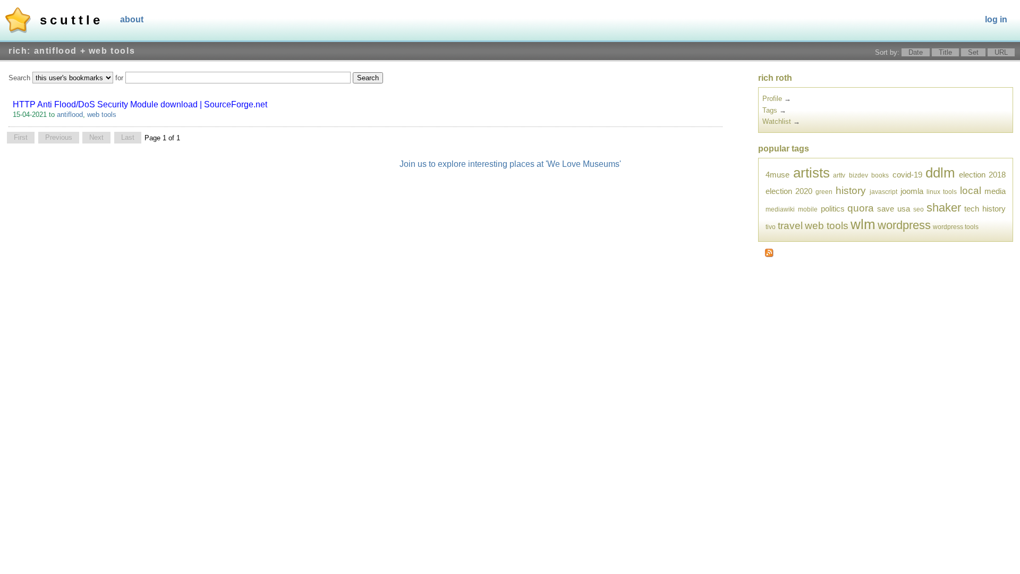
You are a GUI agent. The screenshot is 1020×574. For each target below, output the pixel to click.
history (851, 190)
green (823, 191)
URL (1001, 52)
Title (945, 52)
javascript (883, 191)
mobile (808, 209)
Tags (769, 110)
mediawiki (780, 209)
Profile (772, 99)
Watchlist (776, 121)
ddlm (940, 172)
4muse (777, 174)
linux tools (941, 191)
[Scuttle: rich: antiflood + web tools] (769, 255)
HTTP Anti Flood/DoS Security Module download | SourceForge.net (140, 104)
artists (811, 172)
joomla (911, 191)
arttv (839, 175)
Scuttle (71, 20)
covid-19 (907, 174)
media (995, 191)
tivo (771, 226)
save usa (893, 208)
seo (918, 209)
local (970, 190)
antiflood (70, 115)
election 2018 (982, 174)
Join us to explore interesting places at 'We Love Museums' (510, 163)
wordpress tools (956, 226)
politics (833, 208)
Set (973, 52)
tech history (985, 208)
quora (860, 208)
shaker (943, 207)
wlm (863, 224)
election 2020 (789, 191)
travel (790, 225)
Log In (996, 19)
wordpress (904, 225)
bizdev (858, 175)
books (880, 175)
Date (915, 52)
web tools (101, 115)
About (131, 19)
